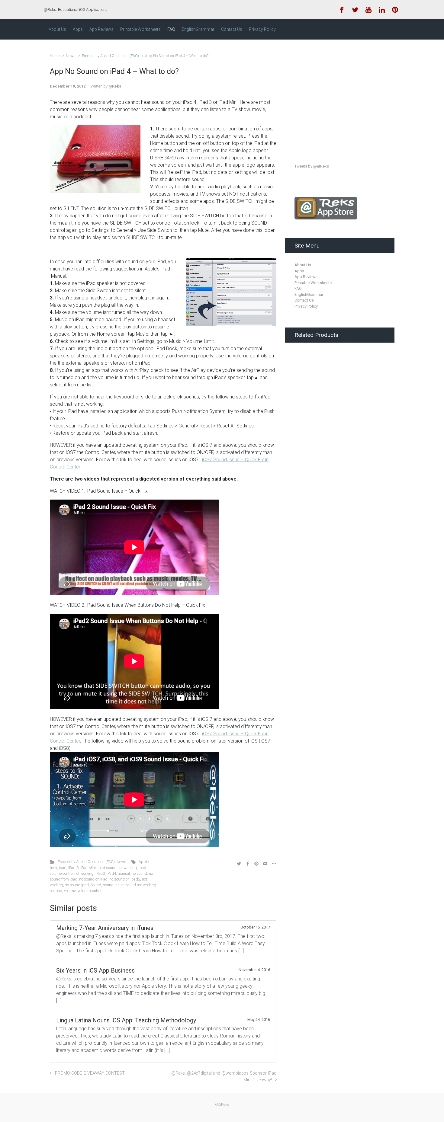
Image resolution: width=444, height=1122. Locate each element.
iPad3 (100, 873)
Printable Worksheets (313, 282)
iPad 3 (73, 867)
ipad (62, 867)
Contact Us (304, 300)
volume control (89, 890)
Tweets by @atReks (311, 166)
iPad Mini (88, 867)
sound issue (113, 885)
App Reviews (305, 276)
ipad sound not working (117, 867)
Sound (96, 885)
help (53, 867)
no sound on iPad (93, 879)
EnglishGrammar (308, 294)
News (71, 55)
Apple (144, 861)
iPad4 (111, 873)
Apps (299, 271)
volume (70, 890)
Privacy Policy (306, 306)
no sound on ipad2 (124, 879)
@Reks (114, 86)
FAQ (298, 288)
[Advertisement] (339, 96)
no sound (139, 873)
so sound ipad (77, 885)
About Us (302, 265)
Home (55, 55)
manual (124, 873)
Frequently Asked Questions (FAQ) (110, 55)
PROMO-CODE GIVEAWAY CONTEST (90, 1073)
